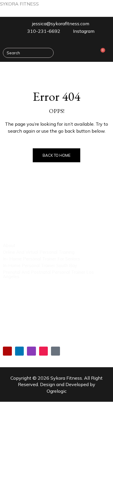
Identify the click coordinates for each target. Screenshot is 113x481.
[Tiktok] (43, 351)
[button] (105, 70)
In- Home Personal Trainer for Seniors (41, 259)
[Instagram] (31, 351)
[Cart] (101, 52)
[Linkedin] (19, 351)
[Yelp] (7, 351)
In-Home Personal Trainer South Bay (40, 265)
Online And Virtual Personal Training (38, 252)
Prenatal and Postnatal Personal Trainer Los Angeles (48, 274)
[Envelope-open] (55, 351)
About (9, 245)
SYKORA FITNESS (19, 4)
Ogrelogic (57, 391)
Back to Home (56, 155)
